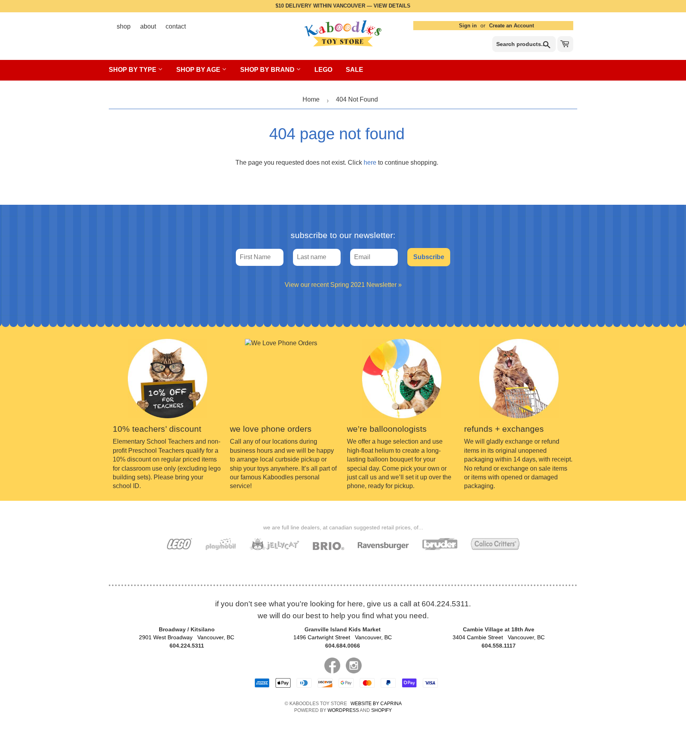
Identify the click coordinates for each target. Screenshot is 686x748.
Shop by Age (199, 69)
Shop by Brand (268, 69)
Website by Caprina (376, 703)
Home (311, 99)
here (370, 162)
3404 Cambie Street (499, 637)
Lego (323, 69)
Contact (176, 26)
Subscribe (428, 257)
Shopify (381, 710)
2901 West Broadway (186, 637)
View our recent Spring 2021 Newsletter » (343, 284)
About (148, 26)
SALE (354, 69)
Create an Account (511, 26)
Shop (124, 26)
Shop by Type (133, 69)
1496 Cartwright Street (342, 637)
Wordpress (343, 710)
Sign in (468, 26)
